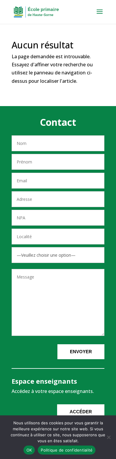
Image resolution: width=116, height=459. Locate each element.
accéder (81, 411)
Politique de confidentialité (67, 450)
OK (29, 450)
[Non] (109, 437)
